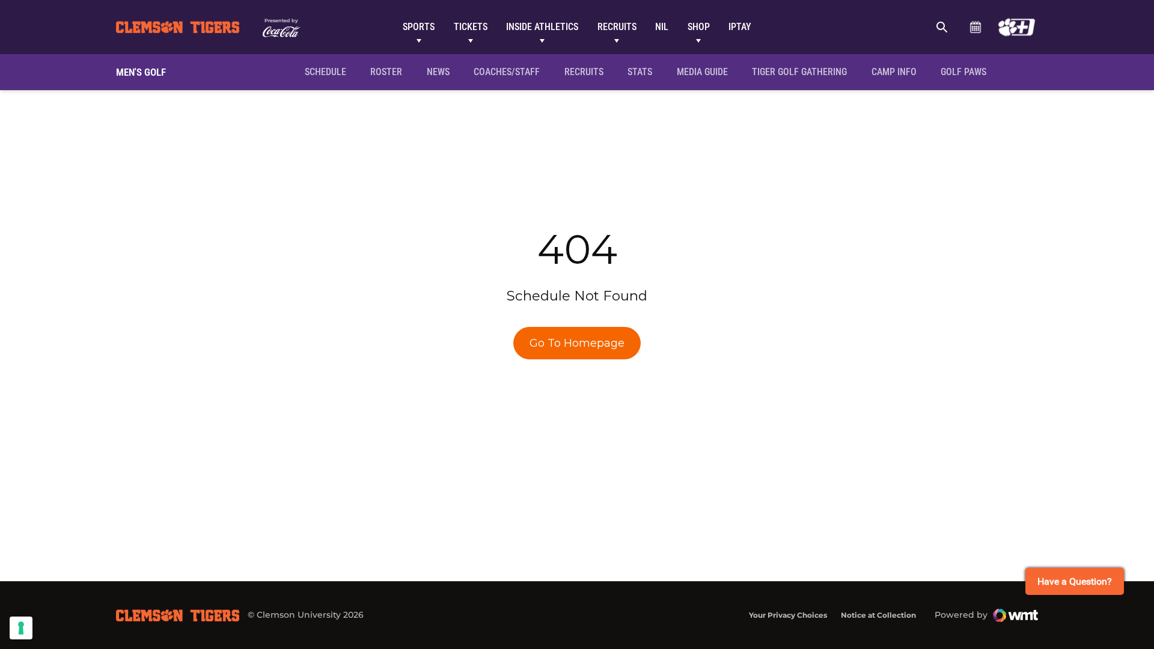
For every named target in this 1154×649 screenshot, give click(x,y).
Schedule (975, 27)
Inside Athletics (542, 26)
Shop (699, 26)
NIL (661, 26)
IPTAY (739, 26)
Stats (639, 72)
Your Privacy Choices (788, 615)
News (438, 72)
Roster (386, 72)
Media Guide (702, 72)
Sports (419, 26)
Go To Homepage (577, 343)
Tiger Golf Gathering (802, 72)
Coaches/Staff (507, 72)
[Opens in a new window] (1016, 27)
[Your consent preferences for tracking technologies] (21, 628)
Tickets (470, 26)
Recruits (617, 26)
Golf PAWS (967, 72)
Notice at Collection (878, 615)
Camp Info (897, 72)
